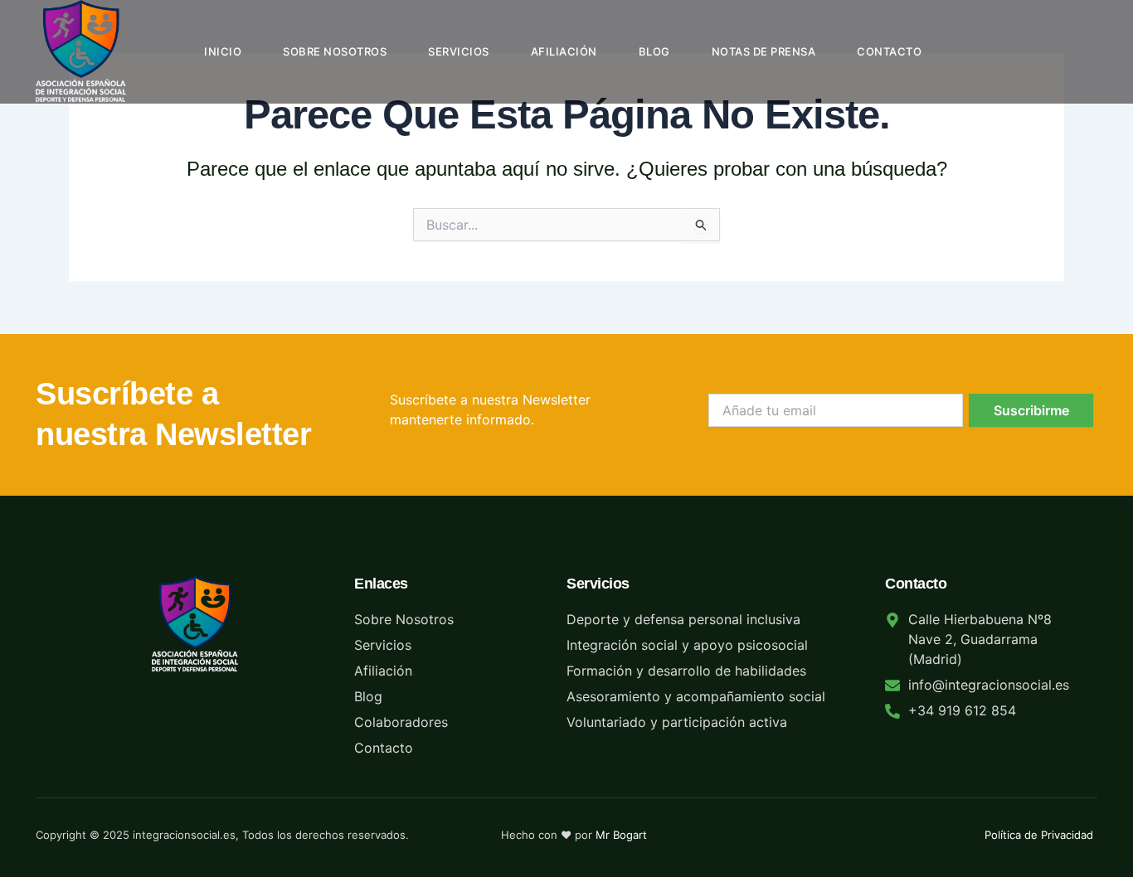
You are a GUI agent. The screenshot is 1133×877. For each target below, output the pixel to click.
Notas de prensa (764, 51)
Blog (654, 51)
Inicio (222, 51)
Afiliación (564, 51)
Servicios (458, 51)
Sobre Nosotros (335, 51)
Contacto (889, 51)
